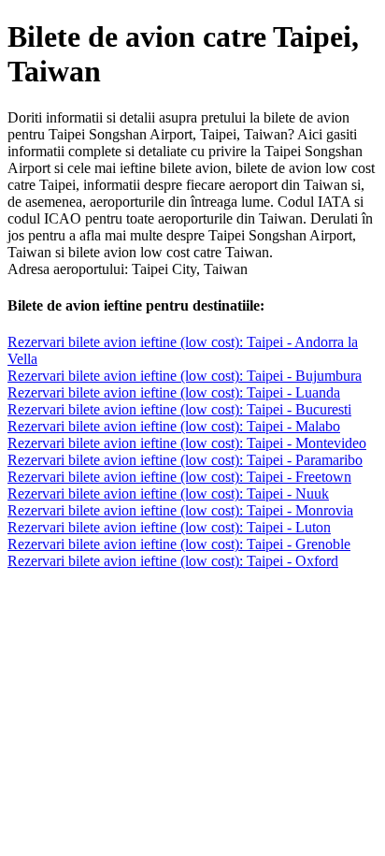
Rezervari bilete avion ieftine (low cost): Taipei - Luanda (173, 392)
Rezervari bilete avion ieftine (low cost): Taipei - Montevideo (186, 443)
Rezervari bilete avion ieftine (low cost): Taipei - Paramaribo (185, 460)
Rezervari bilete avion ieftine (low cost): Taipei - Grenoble (178, 544)
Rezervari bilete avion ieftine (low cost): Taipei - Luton (169, 527)
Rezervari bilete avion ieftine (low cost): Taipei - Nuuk (168, 493)
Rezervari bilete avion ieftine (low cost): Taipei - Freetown (179, 477)
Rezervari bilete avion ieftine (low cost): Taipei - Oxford (172, 561)
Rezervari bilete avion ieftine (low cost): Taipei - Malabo (173, 426)
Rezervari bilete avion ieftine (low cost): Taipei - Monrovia (180, 510)
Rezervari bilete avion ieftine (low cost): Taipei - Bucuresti (179, 409)
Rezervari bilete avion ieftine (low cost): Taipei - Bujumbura (184, 376)
